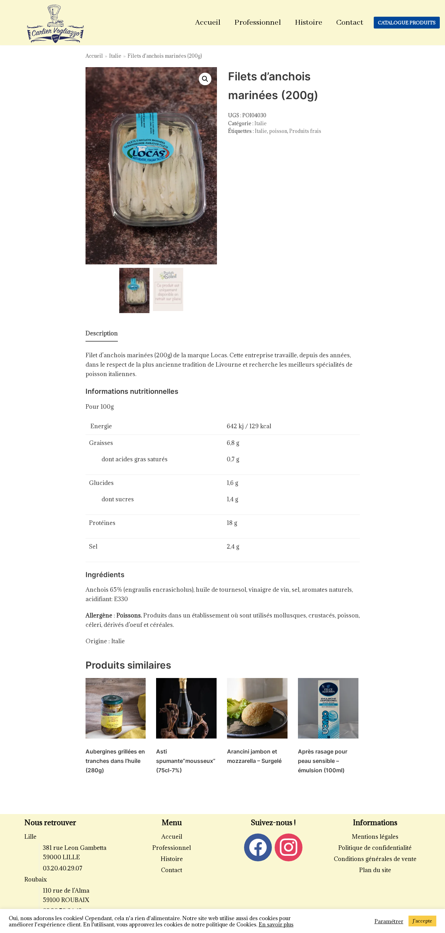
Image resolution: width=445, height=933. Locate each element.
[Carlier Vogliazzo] (55, 24)
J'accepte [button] (422, 921)
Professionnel (257, 22)
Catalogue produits (407, 22)
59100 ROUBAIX (66, 900)
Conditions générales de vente (375, 859)
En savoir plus (276, 924)
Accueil (207, 22)
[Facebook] (258, 847)
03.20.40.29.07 (62, 868)
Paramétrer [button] (388, 921)
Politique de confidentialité (375, 848)
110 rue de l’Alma (66, 890)
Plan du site (375, 870)
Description (102, 333)
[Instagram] (288, 847)
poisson (278, 131)
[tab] (102, 334)
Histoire (308, 22)
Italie (115, 56)
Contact (349, 22)
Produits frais (305, 131)
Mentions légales (375, 836)
